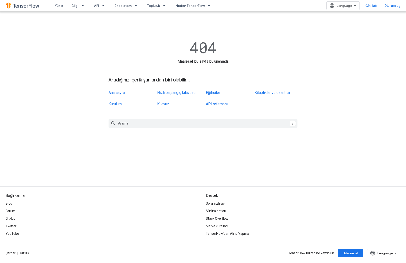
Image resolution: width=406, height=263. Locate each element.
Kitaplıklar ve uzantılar (272, 92)
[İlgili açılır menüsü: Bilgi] (84, 5)
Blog (9, 203)
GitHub (371, 6)
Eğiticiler (213, 92)
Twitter (11, 226)
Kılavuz (163, 104)
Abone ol (351, 253)
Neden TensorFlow (190, 6)
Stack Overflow (217, 218)
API (96, 6)
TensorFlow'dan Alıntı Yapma (227, 233)
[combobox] (203, 123)
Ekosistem (123, 6)
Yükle (59, 6)
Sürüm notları (216, 211)
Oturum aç (392, 6)
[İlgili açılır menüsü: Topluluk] (165, 5)
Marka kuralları (217, 226)
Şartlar (11, 253)
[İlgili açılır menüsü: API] (104, 5)
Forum (10, 211)
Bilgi (75, 6)
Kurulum (115, 104)
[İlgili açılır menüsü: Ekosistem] (137, 5)
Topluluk (153, 6)
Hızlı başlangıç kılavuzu (176, 92)
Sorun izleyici (215, 203)
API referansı (217, 104)
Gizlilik (24, 253)
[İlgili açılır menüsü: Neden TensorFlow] (210, 5)
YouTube (12, 233)
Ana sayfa (117, 92)
